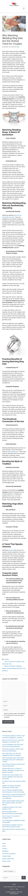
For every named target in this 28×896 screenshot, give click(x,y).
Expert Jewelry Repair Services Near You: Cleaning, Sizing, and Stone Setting (13, 802)
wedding (10, 550)
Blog (17, 889)
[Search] (24, 877)
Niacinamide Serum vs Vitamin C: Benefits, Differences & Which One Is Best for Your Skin (13, 770)
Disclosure (5, 851)
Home (4, 843)
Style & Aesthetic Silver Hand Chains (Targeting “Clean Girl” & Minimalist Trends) (13, 759)
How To (12, 889)
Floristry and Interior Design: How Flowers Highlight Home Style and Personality (12, 776)
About (4, 846)
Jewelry (6, 659)
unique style (14, 496)
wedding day (14, 451)
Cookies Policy (6, 856)
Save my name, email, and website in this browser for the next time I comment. (14, 715)
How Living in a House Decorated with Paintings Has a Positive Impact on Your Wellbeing (13, 796)
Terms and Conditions (8, 853)
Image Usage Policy (8, 858)
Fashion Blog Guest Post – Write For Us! (14, 886)
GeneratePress (14, 893)
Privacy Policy (6, 861)
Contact (4, 848)
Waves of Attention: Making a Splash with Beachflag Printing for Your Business (14, 668)
